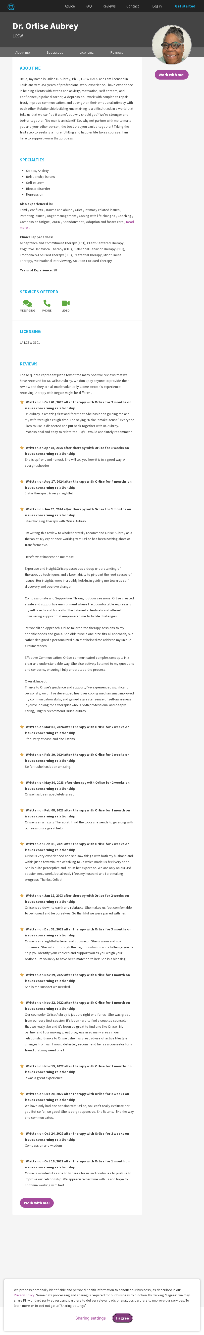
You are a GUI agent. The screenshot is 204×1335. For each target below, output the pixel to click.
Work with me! (172, 74)
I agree (122, 1318)
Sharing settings (90, 1318)
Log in (157, 6)
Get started (185, 6)
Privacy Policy (24, 1295)
